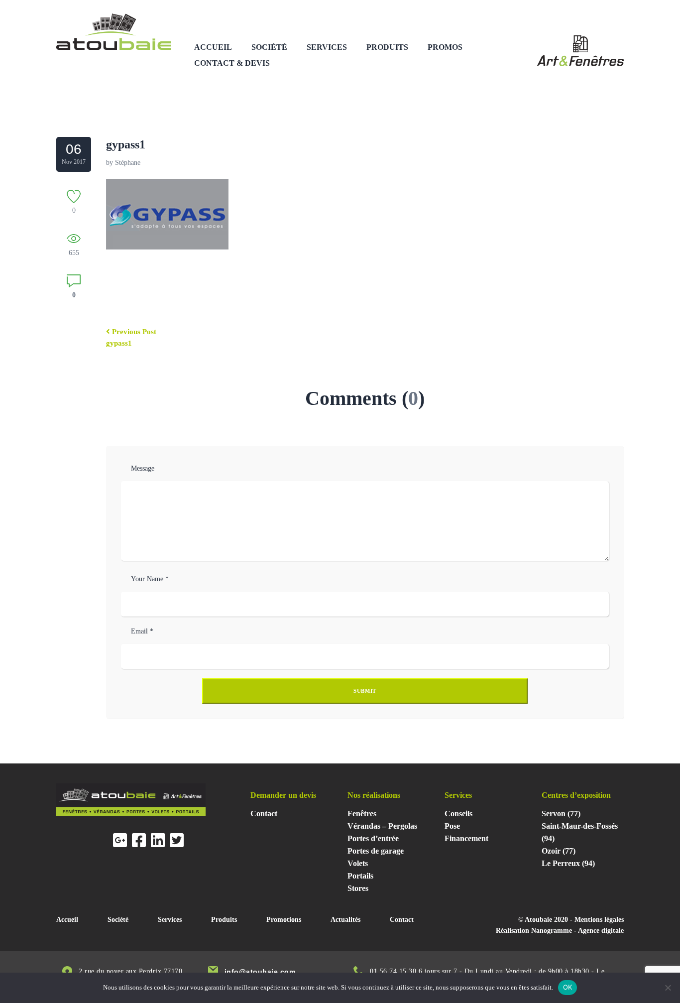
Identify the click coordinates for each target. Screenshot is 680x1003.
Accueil (213, 47)
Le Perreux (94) (568, 863)
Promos (445, 47)
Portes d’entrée (373, 838)
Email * (142, 631)
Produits (387, 47)
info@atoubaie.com (260, 972)
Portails (360, 876)
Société (269, 47)
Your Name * (150, 579)
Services (327, 47)
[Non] (668, 988)
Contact (263, 813)
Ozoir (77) (558, 851)
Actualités (345, 919)
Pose (452, 826)
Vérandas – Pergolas (382, 826)
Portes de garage (375, 851)
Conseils (458, 813)
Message (142, 468)
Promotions (283, 919)
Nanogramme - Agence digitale (577, 930)
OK (567, 987)
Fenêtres (361, 813)
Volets (357, 863)
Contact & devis (232, 63)
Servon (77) (561, 813)
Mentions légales (599, 919)
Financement (466, 838)
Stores (357, 888)
